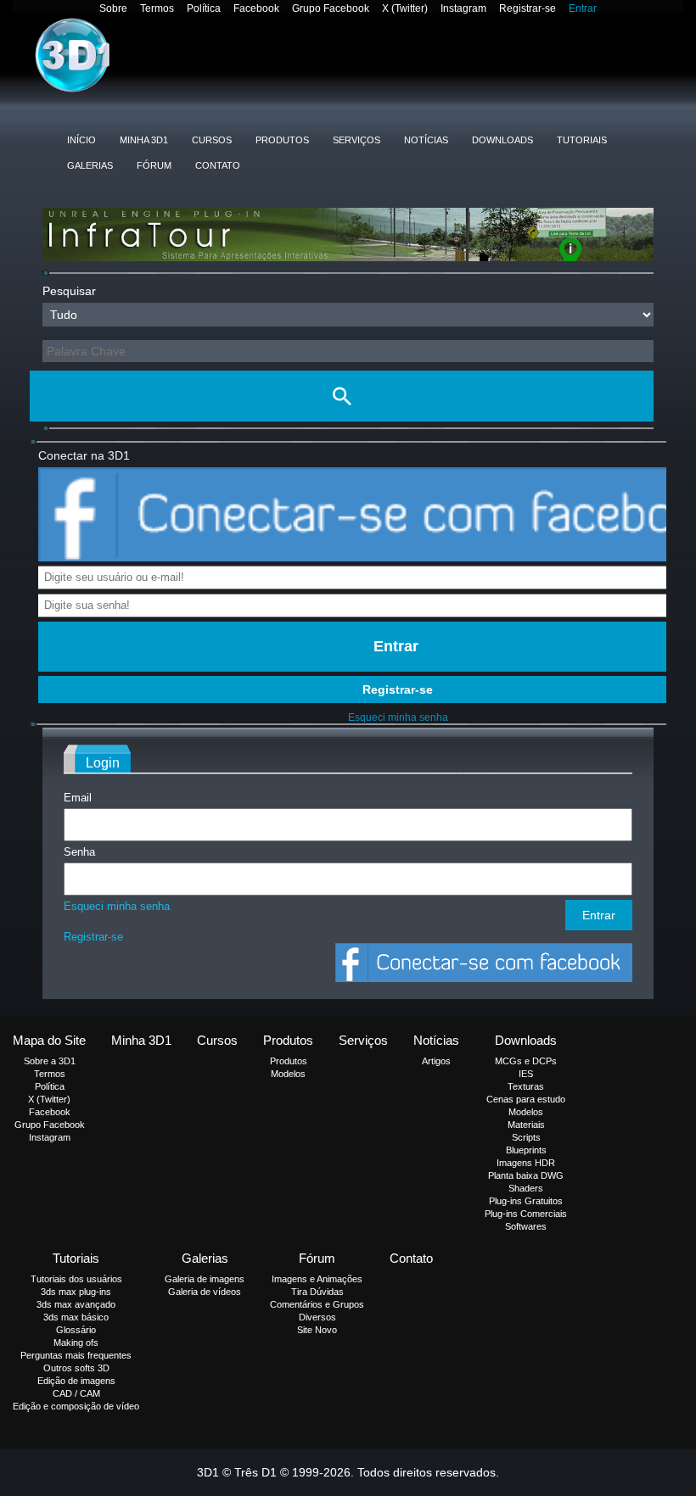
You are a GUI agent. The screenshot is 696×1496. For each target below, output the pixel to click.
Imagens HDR (526, 1163)
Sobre (113, 8)
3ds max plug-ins (76, 1292)
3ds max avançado (75, 1304)
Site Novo (317, 1330)
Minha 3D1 (144, 140)
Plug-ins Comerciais (526, 1214)
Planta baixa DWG (526, 1175)
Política (204, 8)
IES (526, 1074)
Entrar (583, 8)
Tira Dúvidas (317, 1292)
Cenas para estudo (525, 1099)
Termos (157, 8)
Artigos (436, 1061)
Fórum (154, 165)
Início (81, 140)
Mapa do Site (49, 1040)
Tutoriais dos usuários (76, 1279)
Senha (79, 852)
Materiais (526, 1124)
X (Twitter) (405, 8)
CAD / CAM (76, 1393)
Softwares (526, 1226)
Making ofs (75, 1342)
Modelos (288, 1074)
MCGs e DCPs (526, 1061)
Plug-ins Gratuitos (526, 1201)
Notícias (426, 140)
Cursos (212, 140)
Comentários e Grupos (317, 1304)
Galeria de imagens (204, 1279)
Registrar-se (527, 8)
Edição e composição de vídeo (76, 1406)
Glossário (76, 1330)
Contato (217, 165)
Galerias (90, 165)
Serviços (356, 140)
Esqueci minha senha (398, 717)
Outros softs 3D (76, 1368)
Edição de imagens (76, 1381)
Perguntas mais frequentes (76, 1355)
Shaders (525, 1188)
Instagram (463, 8)
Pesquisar (69, 291)
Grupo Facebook (330, 8)
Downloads (502, 140)
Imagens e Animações (317, 1279)
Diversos (317, 1317)
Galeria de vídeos (204, 1292)
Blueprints (526, 1150)
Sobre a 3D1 (50, 1061)
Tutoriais (582, 140)
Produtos (282, 140)
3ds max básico (76, 1317)
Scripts (526, 1137)
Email (78, 797)
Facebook (256, 8)
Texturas (526, 1086)
